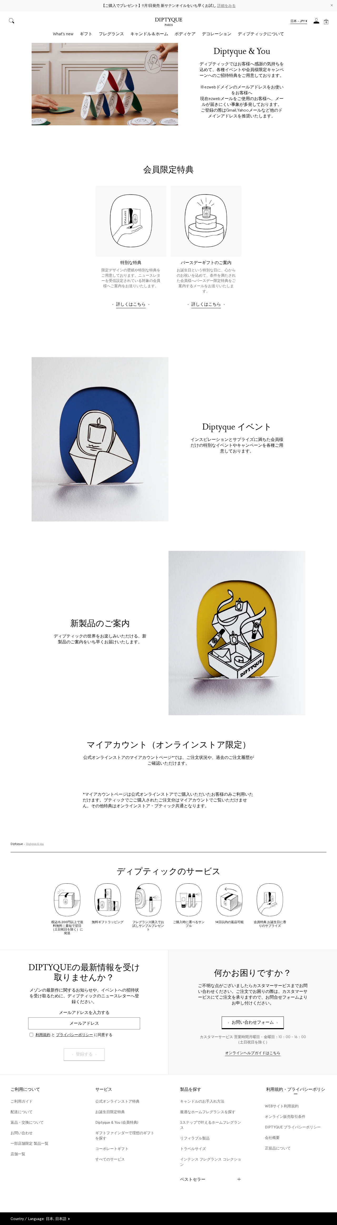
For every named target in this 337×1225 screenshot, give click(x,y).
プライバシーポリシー (74, 1035)
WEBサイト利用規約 (282, 1106)
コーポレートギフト (111, 1149)
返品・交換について (27, 1122)
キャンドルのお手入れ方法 (202, 1101)
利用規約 (43, 1035)
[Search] (11, 21)
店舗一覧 (18, 1154)
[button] (298, 21)
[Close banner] (332, 5)
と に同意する (74, 1035)
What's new (63, 34)
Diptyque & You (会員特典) (116, 1122)
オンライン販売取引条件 (285, 1116)
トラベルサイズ (193, 1149)
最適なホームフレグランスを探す (207, 1112)
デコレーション (216, 34)
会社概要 (272, 1138)
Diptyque (17, 844)
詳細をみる (226, 5)
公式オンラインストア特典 (117, 1101)
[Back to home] (168, 22)
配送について (22, 1112)
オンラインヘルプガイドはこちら (252, 1053)
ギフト (86, 34)
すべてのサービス (110, 1159)
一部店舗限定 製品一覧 (29, 1143)
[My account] (316, 22)
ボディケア (185, 34)
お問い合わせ (22, 1133)
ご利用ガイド (22, 1101)
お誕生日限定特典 (110, 1112)
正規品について (278, 1148)
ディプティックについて (261, 34)
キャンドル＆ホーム (149, 34)
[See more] (105, 84)
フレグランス (111, 34)
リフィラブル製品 (195, 1138)
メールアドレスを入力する (84, 1012)
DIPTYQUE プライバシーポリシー (293, 1127)
